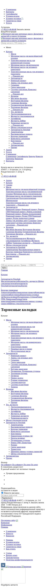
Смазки (9, 185)
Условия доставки (13, 544)
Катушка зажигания (19, 369)
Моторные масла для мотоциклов (25, 65)
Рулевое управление (19, 380)
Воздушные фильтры (19, 101)
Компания (5, 523)
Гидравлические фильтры (21, 105)
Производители (12, 558)
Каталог (9, 183)
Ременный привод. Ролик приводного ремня (23, 217)
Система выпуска (18, 382)
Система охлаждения (19, 385)
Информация (6, 525)
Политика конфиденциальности (19, 560)
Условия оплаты (12, 542)
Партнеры (10, 159)
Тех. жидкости (17, 112)
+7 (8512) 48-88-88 (8, 29)
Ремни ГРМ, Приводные (21, 443)
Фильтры (14, 96)
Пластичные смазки (19, 347)
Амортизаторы (17, 132)
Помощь (4, 527)
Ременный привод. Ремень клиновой (25, 212)
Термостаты (15, 301)
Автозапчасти (16, 78)
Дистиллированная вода (21, 114)
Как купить (10, 549)
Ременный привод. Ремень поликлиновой (23, 214)
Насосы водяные (11, 297)
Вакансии (19, 159)
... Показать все (17, 76)
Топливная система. (19, 373)
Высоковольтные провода (21, 134)
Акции (9, 180)
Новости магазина (11, 493)
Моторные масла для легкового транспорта (24, 196)
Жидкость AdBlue (18, 121)
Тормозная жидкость (19, 418)
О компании (11, 156)
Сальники (15, 85)
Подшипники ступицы (27, 297)
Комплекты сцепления (20, 139)
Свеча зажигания (18, 87)
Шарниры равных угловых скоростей (26, 451)
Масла (13, 54)
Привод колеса (17, 378)
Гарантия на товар (13, 547)
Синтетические (12, 198)
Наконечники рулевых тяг (22, 436)
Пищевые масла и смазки (21, 349)
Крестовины (16, 141)
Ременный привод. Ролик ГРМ (19, 216)
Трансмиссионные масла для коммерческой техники (23, 61)
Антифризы (16, 118)
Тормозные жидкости (20, 123)
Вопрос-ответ (11, 555)
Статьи (9, 553)
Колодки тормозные (19, 136)
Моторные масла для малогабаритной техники (25, 189)
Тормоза (14, 387)
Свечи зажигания (18, 447)
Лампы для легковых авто (22, 83)
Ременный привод (18, 81)
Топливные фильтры (19, 107)
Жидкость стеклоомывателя (22, 116)
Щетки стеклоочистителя (21, 127)
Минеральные (12, 200)
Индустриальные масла (20, 351)
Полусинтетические (27, 198)
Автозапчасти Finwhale (20, 130)
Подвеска (15, 376)
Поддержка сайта (8, 520)
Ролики (19, 299)
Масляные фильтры (19, 98)
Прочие (14, 402)
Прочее (14, 147)
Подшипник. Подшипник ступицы (25, 371)
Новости (39, 156)
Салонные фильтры (19, 103)
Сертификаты (22, 156)
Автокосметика (17, 145)
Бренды (32, 156)
